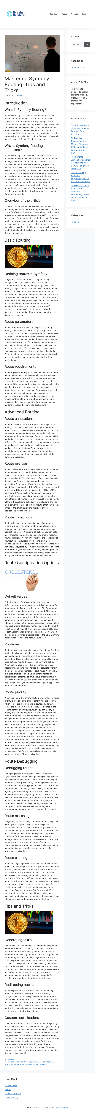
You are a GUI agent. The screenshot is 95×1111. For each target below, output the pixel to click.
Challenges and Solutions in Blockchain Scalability (26, 1064)
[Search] (87, 44)
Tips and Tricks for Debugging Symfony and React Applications (31, 1062)
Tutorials (53, 14)
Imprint (85, 14)
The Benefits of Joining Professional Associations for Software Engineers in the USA (80, 163)
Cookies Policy (11, 1097)
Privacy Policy (11, 1086)
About (64, 14)
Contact (74, 14)
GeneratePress (61, 1107)
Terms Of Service (13, 1093)
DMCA (8, 1089)
